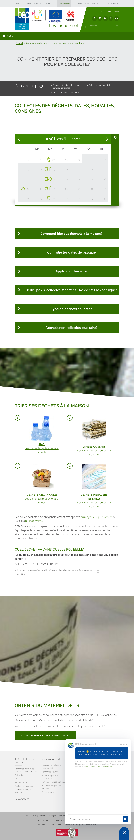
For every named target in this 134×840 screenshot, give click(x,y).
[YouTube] (116, 18)
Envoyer (125, 819)
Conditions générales (65, 824)
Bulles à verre (48, 792)
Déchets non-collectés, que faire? (71, 328)
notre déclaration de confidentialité (98, 767)
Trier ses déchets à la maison (66, 92)
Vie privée (80, 824)
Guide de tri (20, 775)
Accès (103, 12)
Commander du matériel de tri (45, 735)
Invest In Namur (111, 3)
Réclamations (22, 799)
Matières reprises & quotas (53, 782)
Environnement (63, 3)
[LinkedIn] (105, 18)
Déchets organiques (24, 786)
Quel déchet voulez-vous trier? (37, 564)
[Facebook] (94, 18)
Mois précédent (19, 139)
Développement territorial (87, 3)
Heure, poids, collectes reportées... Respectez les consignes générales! (71, 291)
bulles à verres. (34, 520)
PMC (17, 779)
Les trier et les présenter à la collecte (41, 448)
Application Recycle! (72, 271)
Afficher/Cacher (115, 138)
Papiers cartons (21, 782)
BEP (17, 3)
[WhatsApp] (111, 18)
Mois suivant (107, 139)
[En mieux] (53, 16)
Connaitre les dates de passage (71, 252)
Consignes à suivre (50, 772)
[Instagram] (99, 18)
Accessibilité (91, 824)
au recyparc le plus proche (96, 517)
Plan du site (42, 824)
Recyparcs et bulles (52, 759)
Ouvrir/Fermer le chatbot (124, 833)
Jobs (109, 12)
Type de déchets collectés (71, 309)
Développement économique (38, 3)
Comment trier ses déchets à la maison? (71, 234)
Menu (10, 35)
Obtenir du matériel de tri (100, 85)
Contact (116, 12)
